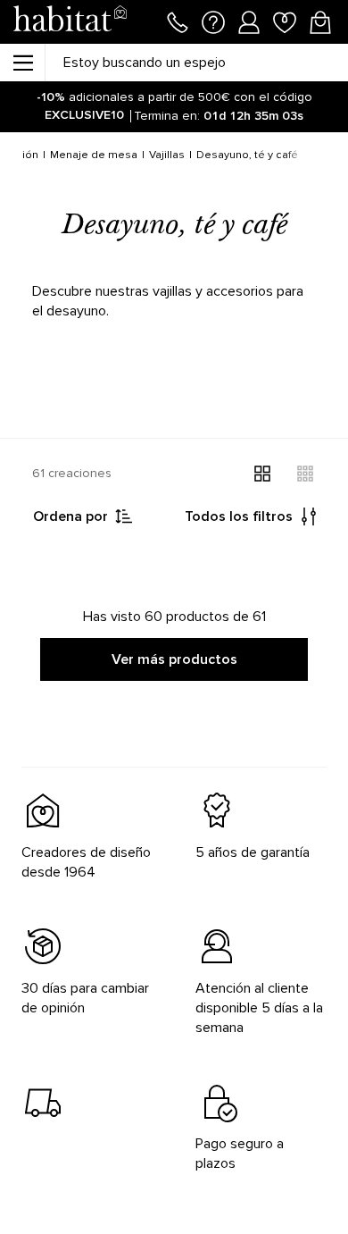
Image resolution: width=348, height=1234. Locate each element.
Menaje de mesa (93, 155)
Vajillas (167, 155)
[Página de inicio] (69, 22)
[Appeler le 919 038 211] (177, 20)
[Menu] (22, 63)
